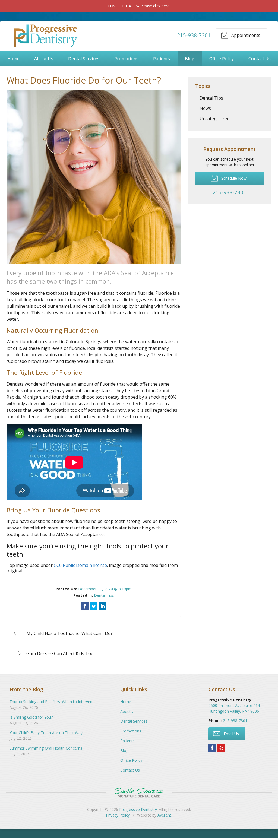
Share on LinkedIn (102, 606)
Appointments (245, 35)
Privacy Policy (118, 815)
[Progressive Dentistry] (45, 35)
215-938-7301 (194, 35)
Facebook (212, 748)
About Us (43, 59)
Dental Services (83, 59)
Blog (189, 59)
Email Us (231, 733)
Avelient (164, 815)
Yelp (221, 748)
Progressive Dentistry (138, 809)
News (205, 108)
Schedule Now (233, 178)
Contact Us (259, 59)
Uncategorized (214, 119)
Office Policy (221, 59)
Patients (161, 59)
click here (161, 5)
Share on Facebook (85, 606)
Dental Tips (104, 595)
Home (13, 59)
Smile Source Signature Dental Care (139, 792)
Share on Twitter (93, 606)
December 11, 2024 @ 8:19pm (105, 588)
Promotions (126, 59)
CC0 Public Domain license (80, 565)
